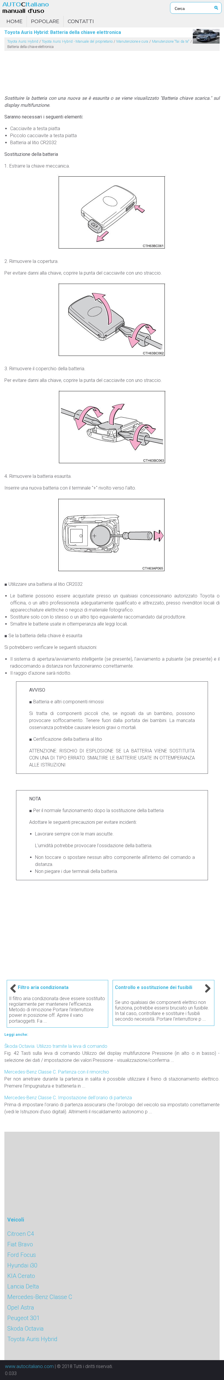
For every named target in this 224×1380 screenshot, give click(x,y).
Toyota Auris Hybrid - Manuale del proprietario (77, 41)
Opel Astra (20, 1307)
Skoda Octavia (25, 1328)
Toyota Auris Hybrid (22, 41)
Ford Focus (21, 1254)
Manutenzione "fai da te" (170, 41)
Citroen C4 (20, 1233)
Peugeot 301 (23, 1318)
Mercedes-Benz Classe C (39, 1296)
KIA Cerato (21, 1275)
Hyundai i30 (22, 1265)
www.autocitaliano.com (29, 1366)
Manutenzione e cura (132, 41)
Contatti (81, 21)
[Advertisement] (112, 70)
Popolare (45, 21)
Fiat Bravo (20, 1244)
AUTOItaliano (25, 8)
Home (14, 21)
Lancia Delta (23, 1286)
